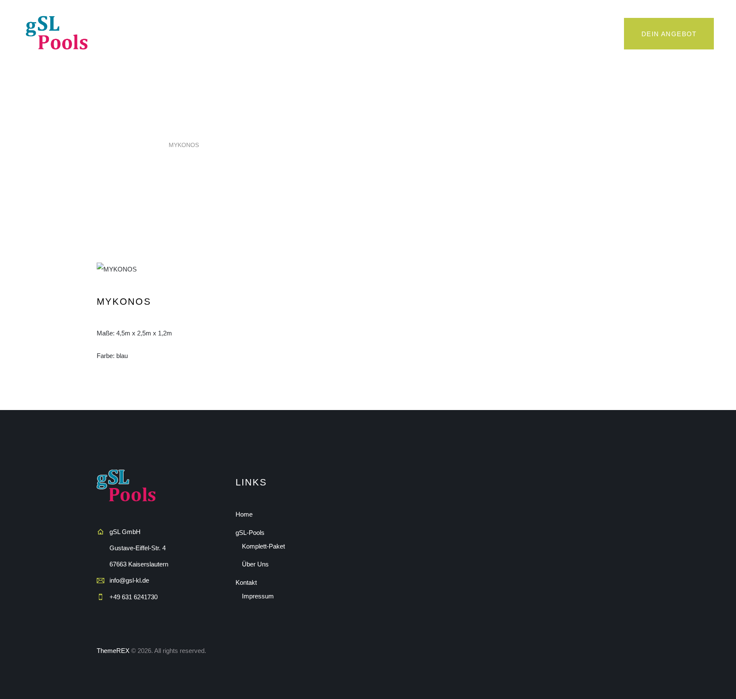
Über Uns (255, 564)
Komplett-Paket (263, 546)
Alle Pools (140, 145)
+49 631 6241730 (133, 597)
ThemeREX (113, 650)
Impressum (258, 596)
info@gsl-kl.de (129, 580)
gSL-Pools (250, 532)
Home (105, 145)
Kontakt (246, 582)
